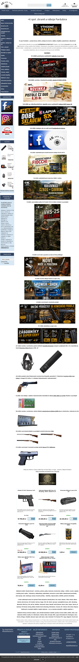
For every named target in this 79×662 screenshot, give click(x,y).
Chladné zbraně (5, 66)
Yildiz (52, 431)
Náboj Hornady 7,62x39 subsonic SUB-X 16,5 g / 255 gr (47, 557)
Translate (6, 263)
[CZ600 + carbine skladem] (47, 190)
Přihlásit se (65, 5)
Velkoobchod (56, 10)
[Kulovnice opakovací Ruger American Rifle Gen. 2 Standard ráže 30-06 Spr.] (47, 535)
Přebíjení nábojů (5, 50)
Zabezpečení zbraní (6, 83)
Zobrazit (73, 552)
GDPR (39, 638)
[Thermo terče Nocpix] (3, 157)
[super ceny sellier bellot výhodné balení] (47, 35)
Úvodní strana (5, 10)
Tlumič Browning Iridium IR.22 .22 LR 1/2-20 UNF (10, 146)
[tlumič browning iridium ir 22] (50, 373)
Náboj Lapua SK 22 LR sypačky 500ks (68, 524)
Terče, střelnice (5, 69)
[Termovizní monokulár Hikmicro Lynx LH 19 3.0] (68, 500)
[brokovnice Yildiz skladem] (27, 438)
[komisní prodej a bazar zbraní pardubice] (47, 314)
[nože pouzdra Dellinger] (47, 266)
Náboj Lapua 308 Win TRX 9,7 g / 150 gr (26, 557)
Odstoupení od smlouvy (55, 643)
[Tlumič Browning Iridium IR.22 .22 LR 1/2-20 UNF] (3, 148)
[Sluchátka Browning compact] (3, 176)
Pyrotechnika (4, 86)
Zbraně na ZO (4, 26)
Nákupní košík (55, 636)
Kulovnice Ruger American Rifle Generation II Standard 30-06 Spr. (47, 525)
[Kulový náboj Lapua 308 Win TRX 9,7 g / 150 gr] (26, 567)
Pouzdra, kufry (5, 61)
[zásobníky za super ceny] (47, 336)
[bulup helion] (47, 227)
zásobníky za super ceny (50, 326)
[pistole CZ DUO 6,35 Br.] (47, 101)
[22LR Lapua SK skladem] (47, 125)
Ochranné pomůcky (6, 80)
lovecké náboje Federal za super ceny (50, 278)
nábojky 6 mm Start (58, 56)
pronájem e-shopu (53, 652)
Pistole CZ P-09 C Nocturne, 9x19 (26, 490)
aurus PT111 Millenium (49, 447)
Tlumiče (3, 35)
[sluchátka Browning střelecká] (27, 373)
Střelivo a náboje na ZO (6, 39)
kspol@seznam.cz (8, 631)
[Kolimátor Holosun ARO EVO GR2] (3, 185)
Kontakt (39, 641)
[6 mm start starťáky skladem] (47, 77)
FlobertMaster (5, 91)
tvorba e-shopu (44, 652)
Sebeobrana (4, 64)
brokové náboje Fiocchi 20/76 (57, 152)
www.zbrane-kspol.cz (25, 652)
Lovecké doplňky (5, 75)
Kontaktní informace (36, 10)
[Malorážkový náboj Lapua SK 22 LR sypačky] (68, 534)
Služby (64, 10)
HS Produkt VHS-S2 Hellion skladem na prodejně (55, 202)
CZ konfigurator (73, 10)
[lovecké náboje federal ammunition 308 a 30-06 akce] (47, 299)
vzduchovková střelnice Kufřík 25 (51, 411)
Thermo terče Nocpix (10, 155)
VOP (39, 639)
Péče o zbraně (4, 47)
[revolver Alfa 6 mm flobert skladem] (27, 393)
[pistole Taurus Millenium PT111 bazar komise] (27, 466)
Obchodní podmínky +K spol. (20, 10)
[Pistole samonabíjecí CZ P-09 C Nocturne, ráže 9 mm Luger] (26, 500)
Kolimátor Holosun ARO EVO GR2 (10, 184)
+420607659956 (8, 629)
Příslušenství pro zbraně (5, 32)
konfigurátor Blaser (39, 646)
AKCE (2, 20)
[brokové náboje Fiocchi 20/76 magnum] (47, 164)
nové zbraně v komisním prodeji (49, 302)
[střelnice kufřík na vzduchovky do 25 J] (27, 428)
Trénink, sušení (5, 72)
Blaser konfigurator (39, 13)
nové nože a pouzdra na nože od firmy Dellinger (50, 255)
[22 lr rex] (26, 408)
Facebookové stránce (58, 128)
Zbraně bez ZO (5, 28)
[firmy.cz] (7, 131)
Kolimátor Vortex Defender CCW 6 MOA (11, 165)
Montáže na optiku (6, 52)
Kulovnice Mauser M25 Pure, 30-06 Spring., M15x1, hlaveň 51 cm (47, 491)
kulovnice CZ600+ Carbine (54, 178)
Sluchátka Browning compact (10, 174)
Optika (3, 55)
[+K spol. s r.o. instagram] (7, 119)
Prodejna (47, 10)
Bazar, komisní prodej (7, 23)
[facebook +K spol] (47, 149)
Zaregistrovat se (65, 6)
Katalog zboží (55, 634)
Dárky (2, 89)
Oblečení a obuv (5, 77)
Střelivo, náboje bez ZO (6, 43)
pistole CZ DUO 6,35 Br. (60, 80)
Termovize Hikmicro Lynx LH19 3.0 (68, 491)
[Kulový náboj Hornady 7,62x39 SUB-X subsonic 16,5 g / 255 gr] (47, 567)
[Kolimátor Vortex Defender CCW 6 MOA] (3, 166)
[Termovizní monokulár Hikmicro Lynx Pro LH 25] (26, 534)
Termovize (4, 58)
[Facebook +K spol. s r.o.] (7, 112)
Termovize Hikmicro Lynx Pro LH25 (26, 524)
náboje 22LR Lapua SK (65, 104)
